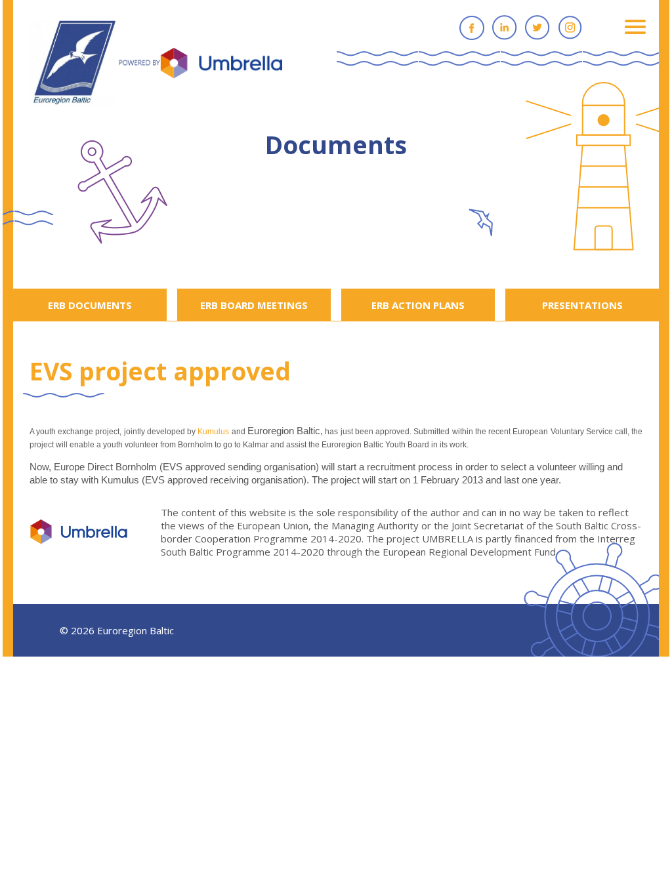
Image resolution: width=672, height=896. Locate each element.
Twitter (537, 27)
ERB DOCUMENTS (90, 305)
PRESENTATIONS (582, 305)
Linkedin (505, 27)
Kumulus (213, 431)
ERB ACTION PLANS (418, 305)
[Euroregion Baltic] (156, 64)
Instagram (570, 27)
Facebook (472, 27)
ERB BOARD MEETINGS (254, 305)
